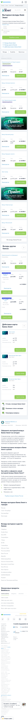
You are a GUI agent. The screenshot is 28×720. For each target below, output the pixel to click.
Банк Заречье (4, 569)
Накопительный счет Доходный (9, 255)
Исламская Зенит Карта (15, 379)
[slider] (2, 30)
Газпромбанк (5, 257)
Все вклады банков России (14, 239)
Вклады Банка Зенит (10, 43)
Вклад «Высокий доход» (8, 134)
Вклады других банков (10, 45)
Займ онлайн (4, 597)
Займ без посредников (7, 605)
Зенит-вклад (5, 171)
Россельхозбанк (5, 550)
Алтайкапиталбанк (6, 572)
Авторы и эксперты (3, 627)
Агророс (3, 577)
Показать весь (5, 24)
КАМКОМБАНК (5, 575)
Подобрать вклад (14, 37)
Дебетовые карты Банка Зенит (12, 46)
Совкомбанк (4, 545)
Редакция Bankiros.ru (11, 421)
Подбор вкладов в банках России (14, 496)
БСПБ (2, 542)
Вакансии (3, 629)
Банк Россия (4, 553)
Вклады (5, 52)
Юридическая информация (4, 635)
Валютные (21, 52)
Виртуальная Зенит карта (15, 355)
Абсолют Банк (5, 548)
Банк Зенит (11, 333)
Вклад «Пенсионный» (7, 222)
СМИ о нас (3, 625)
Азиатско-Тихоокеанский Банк (9, 580)
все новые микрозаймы (7, 603)
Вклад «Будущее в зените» (8, 154)
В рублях (12, 52)
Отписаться (4, 632)
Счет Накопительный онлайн (9, 100)
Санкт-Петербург (6, 510)
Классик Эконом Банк (7, 561)
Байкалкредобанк (6, 558)
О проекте (3, 624)
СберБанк (3, 529)
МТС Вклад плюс (5, 300)
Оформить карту (20, 349)
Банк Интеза (4, 566)
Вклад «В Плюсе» (5, 275)
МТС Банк (5, 302)
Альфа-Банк (4, 532)
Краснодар (4, 516)
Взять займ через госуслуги (8, 608)
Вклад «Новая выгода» (7, 204)
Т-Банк (3, 540)
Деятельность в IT (5, 643)
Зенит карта (12, 331)
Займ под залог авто (6, 600)
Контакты (3, 640)
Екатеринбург (5, 513)
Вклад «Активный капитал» (8, 83)
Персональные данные (4, 638)
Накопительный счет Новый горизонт (11, 62)
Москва (3, 508)
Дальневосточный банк (7, 564)
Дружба (3, 556)
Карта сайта (4, 641)
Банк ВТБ (3, 534)
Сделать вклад (21, 75)
